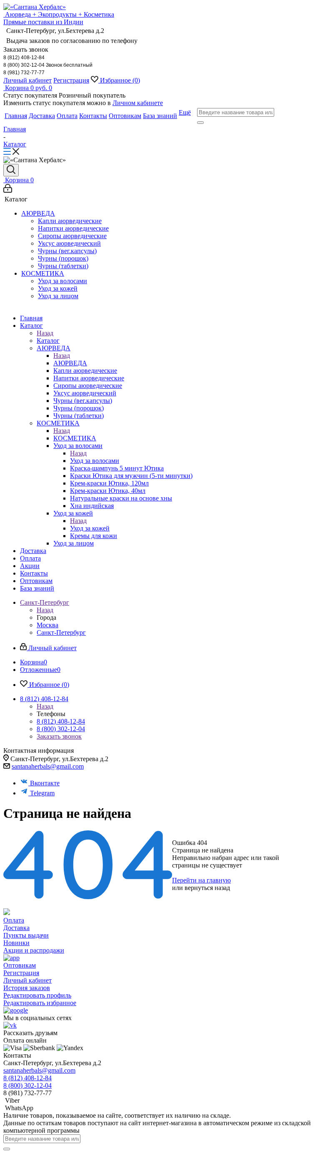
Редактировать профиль (37, 995)
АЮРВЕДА (70, 363)
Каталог (48, 340)
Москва (47, 625)
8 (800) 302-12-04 (61, 728)
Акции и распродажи (33, 950)
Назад (45, 333)
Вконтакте (45, 783)
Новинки (16, 942)
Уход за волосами (94, 460)
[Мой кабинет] (7, 190)
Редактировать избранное (39, 1002)
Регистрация (71, 80)
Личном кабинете (137, 102)
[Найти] (200, 122)
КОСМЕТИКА (74, 438)
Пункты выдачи (26, 935)
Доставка (16, 927)
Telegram (42, 793)
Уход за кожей (90, 528)
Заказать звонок (59, 736)
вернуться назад (207, 887)
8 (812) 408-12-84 (61, 721)
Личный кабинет (27, 80)
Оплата (13, 920)
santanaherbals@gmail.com (48, 766)
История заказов (26, 987)
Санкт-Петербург (61, 632)
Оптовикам (19, 965)
